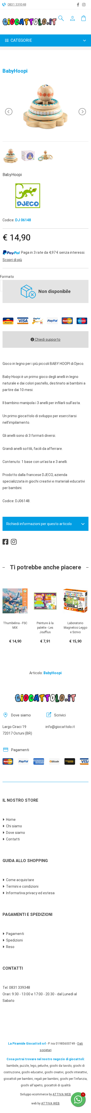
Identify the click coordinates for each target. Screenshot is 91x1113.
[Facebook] (78, 5)
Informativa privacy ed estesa (30, 893)
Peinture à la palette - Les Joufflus (45, 627)
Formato (7, 277)
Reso (10, 947)
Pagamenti (15, 934)
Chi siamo (14, 826)
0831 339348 (17, 4)
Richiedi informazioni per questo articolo (39, 524)
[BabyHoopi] (45, 131)
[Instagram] (83, 5)
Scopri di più (12, 260)
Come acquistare (20, 880)
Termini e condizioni (22, 886)
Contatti (13, 839)
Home (11, 820)
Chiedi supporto (47, 339)
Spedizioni (14, 940)
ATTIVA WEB (62, 1094)
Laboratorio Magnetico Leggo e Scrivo (75, 627)
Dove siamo (15, 833)
